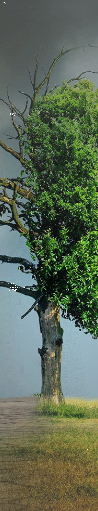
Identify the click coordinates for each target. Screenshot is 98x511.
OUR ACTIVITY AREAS (46, 2)
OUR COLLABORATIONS (53, 2)
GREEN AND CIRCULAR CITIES (60, 2)
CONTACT (69, 2)
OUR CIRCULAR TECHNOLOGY (39, 2)
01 (87, 448)
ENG (71, 2)
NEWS (66, 2)
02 (87, 449)
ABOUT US (33, 2)
